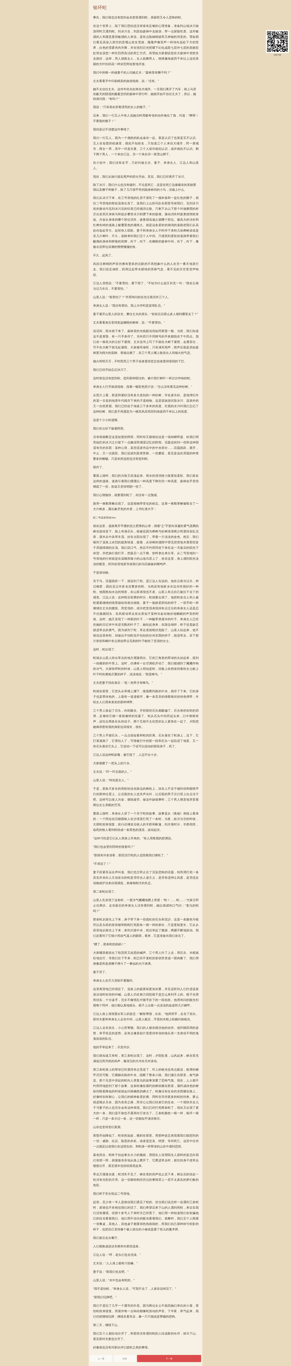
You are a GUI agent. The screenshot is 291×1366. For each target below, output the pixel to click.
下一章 (169, 1358)
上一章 (101, 1358)
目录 (124, 1358)
